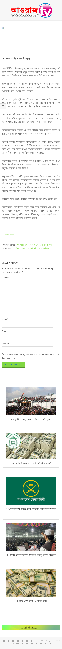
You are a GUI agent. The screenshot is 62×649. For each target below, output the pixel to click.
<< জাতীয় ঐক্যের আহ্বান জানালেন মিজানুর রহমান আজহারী (31, 555)
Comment (6, 279)
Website (5, 343)
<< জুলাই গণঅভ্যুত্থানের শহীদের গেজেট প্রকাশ (31, 419)
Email (5, 331)
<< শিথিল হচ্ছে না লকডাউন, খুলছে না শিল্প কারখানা (34, 245)
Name (5, 319)
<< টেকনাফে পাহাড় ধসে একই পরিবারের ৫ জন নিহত (31, 248)
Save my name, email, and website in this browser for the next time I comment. (31, 356)
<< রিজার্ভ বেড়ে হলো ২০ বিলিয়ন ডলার (31, 601)
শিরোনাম (12, 235)
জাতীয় (7, 235)
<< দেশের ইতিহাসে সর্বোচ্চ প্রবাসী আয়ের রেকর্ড (31, 463)
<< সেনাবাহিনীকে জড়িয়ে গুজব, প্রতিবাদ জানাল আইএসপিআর (31, 508)
